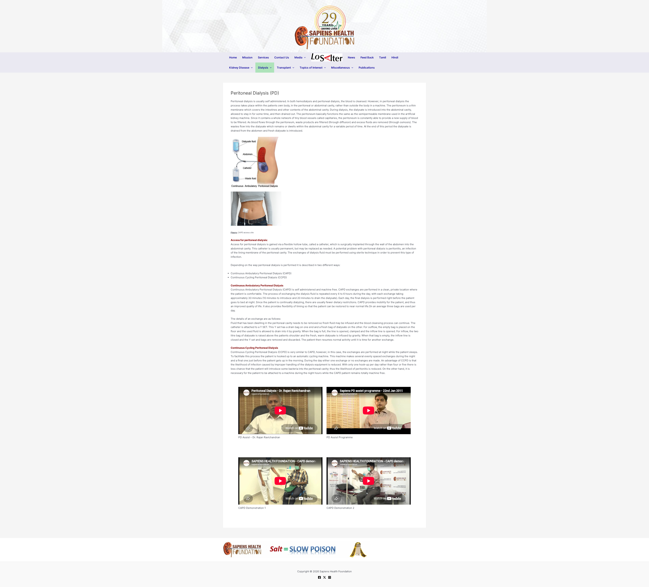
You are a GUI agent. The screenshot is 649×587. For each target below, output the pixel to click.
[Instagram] (329, 577)
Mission (247, 57)
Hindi (394, 57)
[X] (324, 577)
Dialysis (263, 67)
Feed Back (367, 57)
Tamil (382, 57)
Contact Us (281, 57)
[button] (304, 57)
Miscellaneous (340, 67)
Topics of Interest (311, 67)
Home (233, 57)
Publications (367, 67)
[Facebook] (319, 577)
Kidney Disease (239, 67)
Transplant (284, 67)
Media (298, 57)
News (351, 57)
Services (263, 57)
